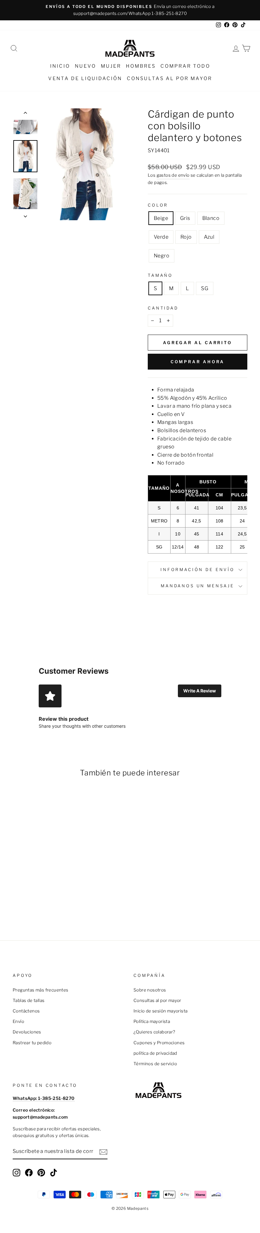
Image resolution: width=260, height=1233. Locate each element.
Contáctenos (26, 1010)
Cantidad (163, 308)
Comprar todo (185, 66)
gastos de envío (173, 175)
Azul (209, 237)
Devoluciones (27, 1031)
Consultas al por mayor (169, 78)
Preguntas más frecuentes (40, 989)
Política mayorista (151, 1021)
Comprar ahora (198, 361)
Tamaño (160, 275)
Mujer (111, 66)
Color (158, 205)
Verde (161, 237)
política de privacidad (155, 1053)
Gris (185, 218)
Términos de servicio (155, 1063)
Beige (161, 218)
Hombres (141, 66)
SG (204, 288)
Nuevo (85, 66)
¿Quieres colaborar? (154, 1031)
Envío (18, 1021)
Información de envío (197, 569)
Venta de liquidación (85, 78)
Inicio (60, 66)
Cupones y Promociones (159, 1042)
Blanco (210, 218)
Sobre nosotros (149, 989)
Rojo (186, 237)
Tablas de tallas (28, 1000)
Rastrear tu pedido (32, 1042)
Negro (161, 256)
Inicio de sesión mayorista (160, 1010)
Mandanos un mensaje (197, 585)
